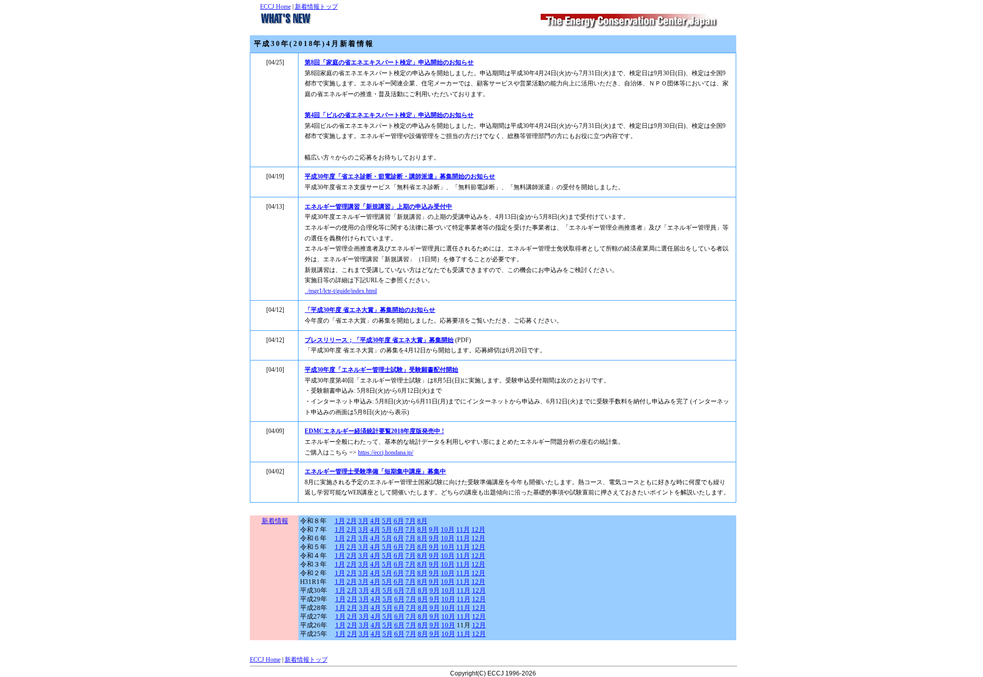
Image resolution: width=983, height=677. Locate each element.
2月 (352, 521)
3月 (363, 521)
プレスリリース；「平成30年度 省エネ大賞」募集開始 (379, 340)
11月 (463, 529)
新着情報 (275, 521)
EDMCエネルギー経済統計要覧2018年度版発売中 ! (374, 431)
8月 (422, 521)
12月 (478, 529)
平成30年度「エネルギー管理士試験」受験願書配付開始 (381, 369)
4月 (375, 521)
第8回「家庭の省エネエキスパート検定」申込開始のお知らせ (389, 62)
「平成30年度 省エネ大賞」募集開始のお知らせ (370, 309)
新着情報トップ (316, 6)
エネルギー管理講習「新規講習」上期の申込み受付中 (378, 206)
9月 (434, 529)
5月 (387, 521)
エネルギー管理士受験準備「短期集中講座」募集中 (375, 471)
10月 (448, 529)
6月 (399, 521)
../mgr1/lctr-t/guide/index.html (341, 291)
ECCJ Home (275, 6)
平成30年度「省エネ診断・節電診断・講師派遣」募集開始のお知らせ (400, 176)
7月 (410, 521)
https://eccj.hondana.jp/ (385, 452)
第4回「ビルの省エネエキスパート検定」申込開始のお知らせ (389, 115)
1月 (340, 521)
